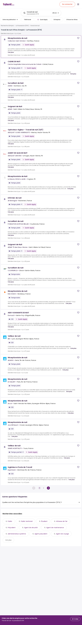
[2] (48, 488)
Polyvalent (11, 527)
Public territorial (26, 521)
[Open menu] (78, 4)
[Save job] (78, 38)
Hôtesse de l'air (61, 521)
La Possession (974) (22, 25)
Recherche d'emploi (7, 25)
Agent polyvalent (41, 534)
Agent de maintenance (55, 527)
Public (10, 521)
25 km (54, 13)
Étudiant (44, 521)
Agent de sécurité (31, 527)
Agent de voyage (62, 534)
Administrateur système (17, 534)
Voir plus (11, 52)
